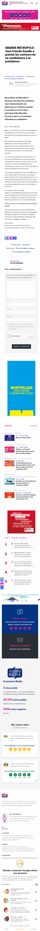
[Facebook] (1, 579)
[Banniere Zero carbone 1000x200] (20, 598)
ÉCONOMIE (5, 833)
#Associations (10, 474)
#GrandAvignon (21, 445)
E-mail (9, 309)
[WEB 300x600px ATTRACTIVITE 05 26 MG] (21, 388)
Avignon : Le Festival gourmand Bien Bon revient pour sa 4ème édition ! (25, 451)
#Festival (8, 490)
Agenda (5, 844)
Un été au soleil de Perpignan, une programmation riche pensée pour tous (26, 497)
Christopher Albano (21, 82)
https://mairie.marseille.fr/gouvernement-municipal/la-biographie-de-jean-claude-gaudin (19, 227)
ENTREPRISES (6, 855)
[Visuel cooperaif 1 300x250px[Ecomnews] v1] (21, 521)
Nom (8, 301)
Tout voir (33, 426)
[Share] (1, 587)
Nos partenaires (15, 814)
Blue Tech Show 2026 (23, 438)
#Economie (30, 76)
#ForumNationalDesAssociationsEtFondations (21, 476)
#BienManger (9, 445)
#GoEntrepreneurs (25, 458)
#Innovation (9, 433)
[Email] (1, 584)
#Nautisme (18, 433)
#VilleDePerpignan (19, 490)
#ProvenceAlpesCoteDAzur (14, 78)
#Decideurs (20, 76)
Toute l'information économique (18, 3)
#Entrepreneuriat (11, 458)
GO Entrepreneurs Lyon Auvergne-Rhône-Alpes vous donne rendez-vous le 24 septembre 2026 (25, 466)
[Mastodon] (1, 581)
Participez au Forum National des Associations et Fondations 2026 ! (26, 483)
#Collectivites (10, 76)
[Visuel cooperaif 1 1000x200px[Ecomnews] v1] (20, 27)
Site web (9, 316)
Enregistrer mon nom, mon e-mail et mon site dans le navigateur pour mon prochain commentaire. (21, 327)
